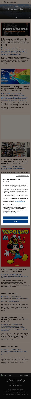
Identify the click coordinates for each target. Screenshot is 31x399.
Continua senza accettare (22, 175)
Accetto (15, 221)
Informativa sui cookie (20, 201)
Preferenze (15, 217)
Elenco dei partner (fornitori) (9, 212)
